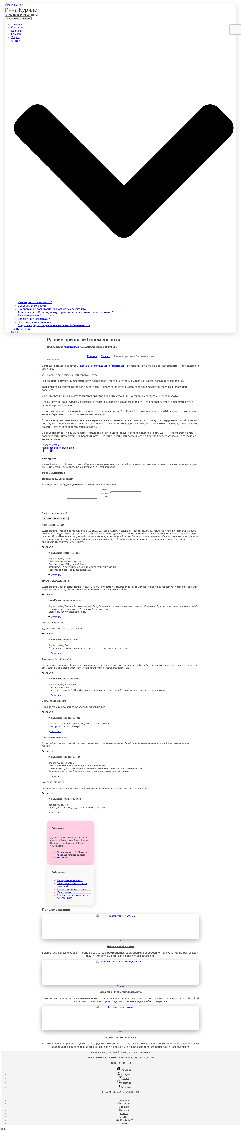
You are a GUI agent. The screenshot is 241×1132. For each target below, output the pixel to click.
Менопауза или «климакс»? (35, 302)
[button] (120, 1129)
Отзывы (16, 34)
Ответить (49, 546)
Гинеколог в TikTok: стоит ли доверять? (120, 991)
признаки (70, 447)
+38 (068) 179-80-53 (120, 1063)
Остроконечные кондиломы (35, 322)
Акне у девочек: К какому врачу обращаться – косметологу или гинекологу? (66, 312)
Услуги (15, 37)
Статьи (105, 356)
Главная (16, 24)
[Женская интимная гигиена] (120, 1007)
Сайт (105, 496)
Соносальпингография (32, 305)
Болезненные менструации (34, 318)
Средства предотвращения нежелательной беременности (54, 325)
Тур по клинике (20, 328)
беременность (57, 447)
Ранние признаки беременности (38, 315)
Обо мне (16, 30)
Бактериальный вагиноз (70, 880)
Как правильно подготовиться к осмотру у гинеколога (52, 309)
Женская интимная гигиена (71, 889)
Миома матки (64, 892)
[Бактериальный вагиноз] (120, 915)
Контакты (17, 27)
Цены (14, 331)
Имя (105, 489)
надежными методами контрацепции (102, 365)
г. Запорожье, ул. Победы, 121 (120, 1091)
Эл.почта (105, 493)
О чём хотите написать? (54, 513)
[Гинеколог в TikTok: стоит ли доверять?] (120, 961)
